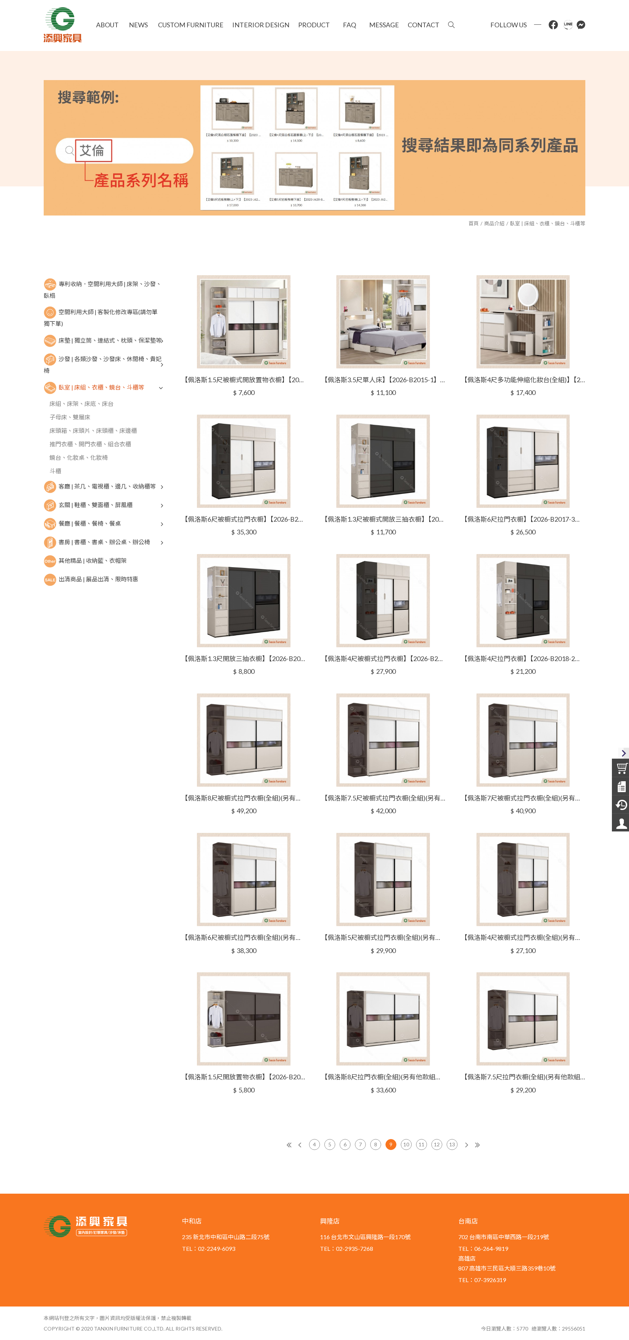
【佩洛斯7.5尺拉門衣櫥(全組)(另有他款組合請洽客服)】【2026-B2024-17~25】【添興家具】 (523, 1077)
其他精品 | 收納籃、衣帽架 (93, 560)
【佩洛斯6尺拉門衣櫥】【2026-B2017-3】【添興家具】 (523, 519)
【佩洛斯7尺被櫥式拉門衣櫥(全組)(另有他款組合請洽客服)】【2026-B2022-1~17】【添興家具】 (523, 798)
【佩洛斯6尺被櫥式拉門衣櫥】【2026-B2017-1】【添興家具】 (243, 519)
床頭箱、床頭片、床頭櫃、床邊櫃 (93, 430)
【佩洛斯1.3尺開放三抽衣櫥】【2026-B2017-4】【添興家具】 (243, 659)
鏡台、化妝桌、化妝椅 (79, 457)
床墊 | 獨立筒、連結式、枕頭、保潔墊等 (110, 340)
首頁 (473, 223)
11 (421, 1144)
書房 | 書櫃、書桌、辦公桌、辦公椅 (104, 541)
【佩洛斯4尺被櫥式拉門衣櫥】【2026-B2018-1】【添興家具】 (383, 659)
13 (452, 1144)
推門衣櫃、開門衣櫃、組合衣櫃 (90, 443)
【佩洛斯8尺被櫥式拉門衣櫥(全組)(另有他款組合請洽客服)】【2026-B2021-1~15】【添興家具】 (243, 798)
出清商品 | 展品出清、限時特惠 (98, 579)
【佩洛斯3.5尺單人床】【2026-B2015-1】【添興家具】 (383, 380)
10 (406, 1144)
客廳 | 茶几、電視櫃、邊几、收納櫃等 (107, 486)
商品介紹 (494, 223)
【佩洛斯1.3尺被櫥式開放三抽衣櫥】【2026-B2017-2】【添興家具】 (383, 519)
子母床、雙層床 (70, 417)
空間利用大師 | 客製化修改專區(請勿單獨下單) (101, 317)
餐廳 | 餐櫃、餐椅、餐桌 (90, 523)
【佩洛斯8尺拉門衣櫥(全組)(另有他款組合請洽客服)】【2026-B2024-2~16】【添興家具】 (383, 1077)
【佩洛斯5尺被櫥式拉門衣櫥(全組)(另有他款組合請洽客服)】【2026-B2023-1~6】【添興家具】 (383, 937)
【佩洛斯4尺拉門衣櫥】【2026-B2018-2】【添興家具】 (523, 659)
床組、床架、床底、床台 (82, 403)
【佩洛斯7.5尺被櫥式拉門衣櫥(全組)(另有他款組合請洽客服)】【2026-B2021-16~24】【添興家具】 (383, 798)
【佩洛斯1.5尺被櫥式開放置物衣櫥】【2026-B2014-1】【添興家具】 (243, 380)
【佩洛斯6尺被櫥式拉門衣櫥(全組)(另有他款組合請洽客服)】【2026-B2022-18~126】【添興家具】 (243, 937)
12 (437, 1144)
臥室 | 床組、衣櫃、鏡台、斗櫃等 (547, 223)
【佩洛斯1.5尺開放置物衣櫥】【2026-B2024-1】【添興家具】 (243, 1077)
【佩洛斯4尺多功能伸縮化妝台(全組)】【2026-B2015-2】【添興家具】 (523, 380)
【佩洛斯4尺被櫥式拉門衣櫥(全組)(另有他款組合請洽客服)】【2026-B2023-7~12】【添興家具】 (523, 937)
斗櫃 (55, 470)
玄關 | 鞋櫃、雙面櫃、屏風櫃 (95, 504)
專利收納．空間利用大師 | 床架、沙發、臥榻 (103, 289)
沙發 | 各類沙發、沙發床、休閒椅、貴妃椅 (103, 364)
